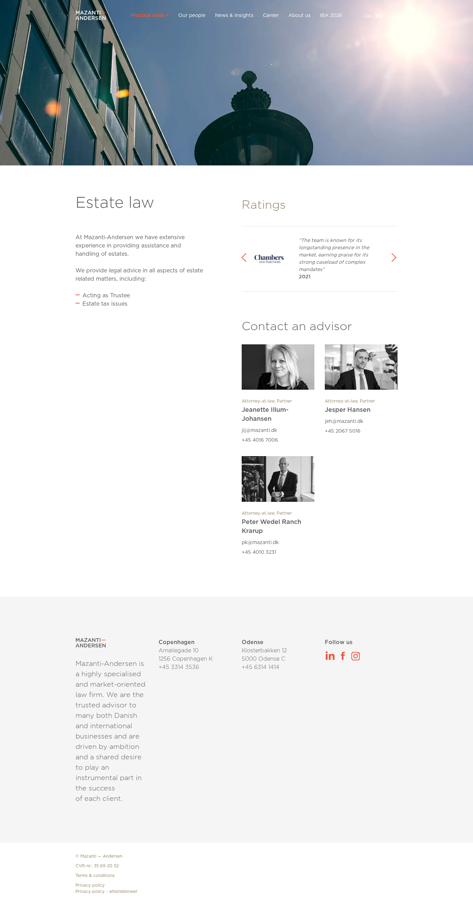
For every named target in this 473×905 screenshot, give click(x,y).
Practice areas (148, 15)
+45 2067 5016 (342, 431)
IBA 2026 (331, 15)
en (379, 16)
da (368, 16)
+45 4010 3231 (259, 552)
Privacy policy (90, 885)
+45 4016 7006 (260, 440)
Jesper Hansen (348, 410)
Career (271, 15)
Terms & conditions (95, 876)
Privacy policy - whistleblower (106, 891)
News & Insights (234, 15)
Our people (191, 15)
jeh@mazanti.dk (344, 421)
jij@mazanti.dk (259, 430)
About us (299, 15)
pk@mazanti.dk (260, 542)
